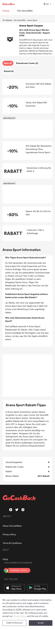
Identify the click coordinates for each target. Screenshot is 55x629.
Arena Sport (32, 20)
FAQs (5, 559)
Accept (41, 623)
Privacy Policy (9, 534)
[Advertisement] (27, 375)
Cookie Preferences (14, 623)
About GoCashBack (12, 525)
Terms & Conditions (12, 543)
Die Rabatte (7, 20)
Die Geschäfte (20, 20)
